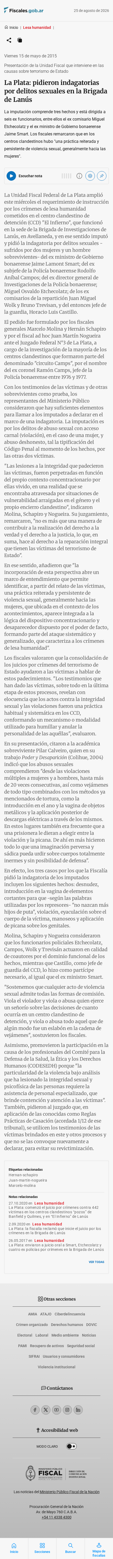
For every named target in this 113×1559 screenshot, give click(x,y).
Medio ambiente (65, 1335)
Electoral (24, 1335)
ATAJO (46, 1314)
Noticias (89, 1335)
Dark (71, 1447)
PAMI (22, 1346)
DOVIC (91, 1325)
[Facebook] (35, 1410)
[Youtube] (56, 1410)
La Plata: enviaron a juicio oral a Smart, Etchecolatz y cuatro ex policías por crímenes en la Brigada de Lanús (56, 1247)
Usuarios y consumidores (64, 1356)
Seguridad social (81, 1346)
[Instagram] (67, 1410)
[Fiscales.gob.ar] (38, 11)
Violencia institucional (56, 1367)
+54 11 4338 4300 (56, 1517)
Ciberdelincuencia (70, 1314)
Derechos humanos (67, 1325)
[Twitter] (45, 1410)
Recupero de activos (47, 1346)
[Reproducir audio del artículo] (11, 176)
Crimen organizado (32, 1325)
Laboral (41, 1335)
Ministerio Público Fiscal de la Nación (70, 1492)
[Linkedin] (78, 1410)
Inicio (13, 27)
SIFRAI (34, 1356)
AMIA (32, 1314)
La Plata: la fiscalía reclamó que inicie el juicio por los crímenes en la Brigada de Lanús (55, 1231)
